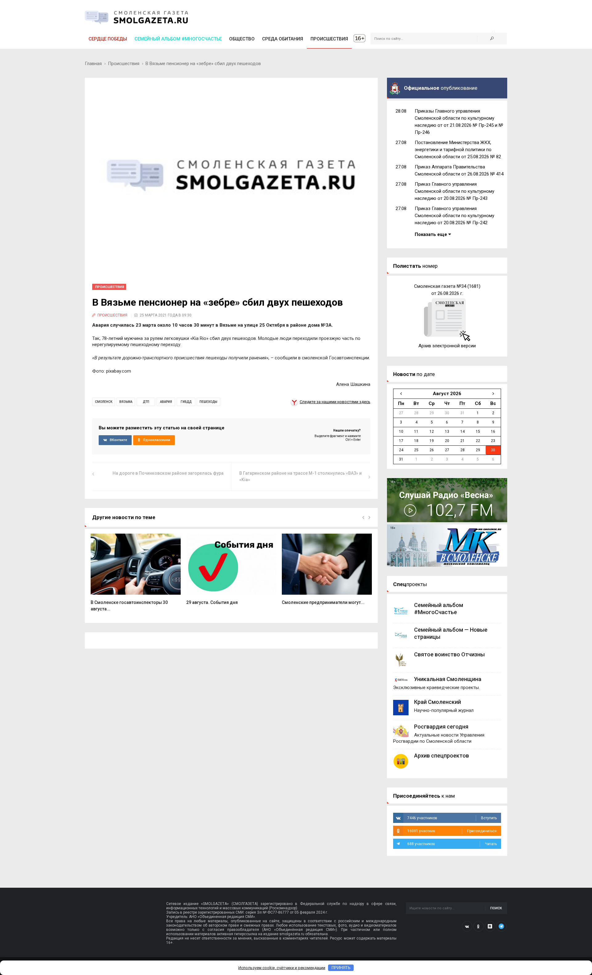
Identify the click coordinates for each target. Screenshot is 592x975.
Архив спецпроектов (441, 755)
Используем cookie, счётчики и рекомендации (281, 967)
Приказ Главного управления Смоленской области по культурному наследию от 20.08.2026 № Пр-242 (454, 215)
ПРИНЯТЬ (341, 967)
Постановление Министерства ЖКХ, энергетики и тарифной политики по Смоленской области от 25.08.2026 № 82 (458, 149)
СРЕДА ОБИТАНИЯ (282, 39)
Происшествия (123, 63)
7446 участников (452, 818)
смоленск (103, 401)
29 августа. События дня (212, 602)
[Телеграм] (501, 926)
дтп (146, 401)
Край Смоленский (437, 702)
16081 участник (452, 831)
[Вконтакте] (467, 926)
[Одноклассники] (478, 926)
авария (166, 401)
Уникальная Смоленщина (447, 679)
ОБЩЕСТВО (242, 39)
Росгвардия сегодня (441, 726)
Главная (93, 63)
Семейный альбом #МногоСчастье (178, 39)
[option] (135, 576)
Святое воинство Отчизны (449, 654)
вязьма (125, 401)
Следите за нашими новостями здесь (335, 401)
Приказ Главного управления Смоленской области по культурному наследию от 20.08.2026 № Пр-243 (454, 191)
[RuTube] (490, 926)
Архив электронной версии (447, 346)
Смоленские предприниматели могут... (323, 602)
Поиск (496, 908)
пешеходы (208, 401)
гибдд (186, 401)
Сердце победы (107, 39)
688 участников (452, 844)
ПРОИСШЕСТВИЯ (329, 39)
